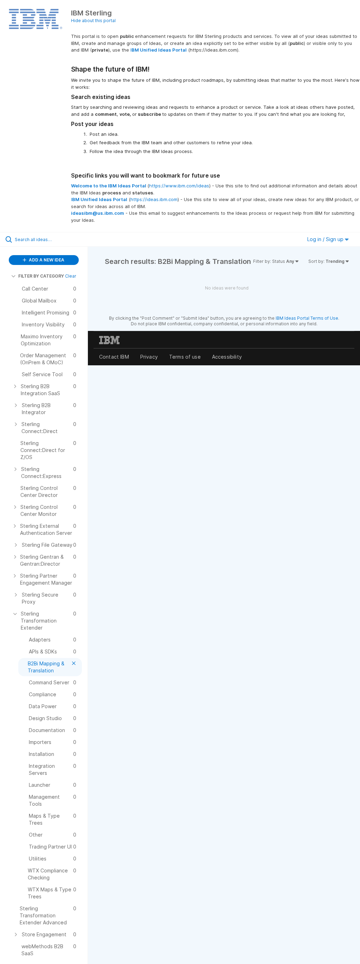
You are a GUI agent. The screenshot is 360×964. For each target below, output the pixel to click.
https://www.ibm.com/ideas (179, 185)
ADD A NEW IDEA (46, 259)
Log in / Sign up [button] (326, 239)
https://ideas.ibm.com (154, 199)
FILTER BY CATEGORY (41, 276)
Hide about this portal (93, 20)
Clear (70, 276)
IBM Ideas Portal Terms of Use (307, 318)
